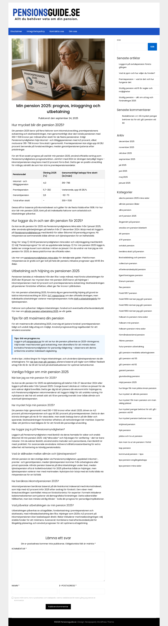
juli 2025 (122, 165)
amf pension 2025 (127, 215)
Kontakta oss (57, 31)
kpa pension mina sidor (130, 465)
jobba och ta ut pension (130, 436)
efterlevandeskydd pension (132, 269)
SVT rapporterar (56, 295)
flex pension (125, 287)
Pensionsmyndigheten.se (28, 232)
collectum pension (128, 263)
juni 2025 (123, 171)
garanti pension (126, 370)
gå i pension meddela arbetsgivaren (136, 352)
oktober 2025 (125, 153)
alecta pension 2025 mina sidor (134, 198)
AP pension (124, 233)
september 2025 (127, 159)
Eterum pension (126, 281)
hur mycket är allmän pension (133, 394)
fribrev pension (126, 340)
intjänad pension (127, 424)
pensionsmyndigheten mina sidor (41, 257)
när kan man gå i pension (43, 361)
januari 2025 (124, 182)
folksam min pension (129, 322)
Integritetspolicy (36, 31)
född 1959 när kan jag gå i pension (135, 299)
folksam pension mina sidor (132, 328)
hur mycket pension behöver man (135, 418)
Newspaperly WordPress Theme (99, 622)
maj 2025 (123, 177)
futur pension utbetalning (131, 346)
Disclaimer (16, 31)
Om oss (73, 31)
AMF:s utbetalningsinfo (85, 298)
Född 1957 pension (128, 293)
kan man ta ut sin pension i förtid (135, 442)
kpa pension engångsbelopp (133, 460)
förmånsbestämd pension (132, 334)
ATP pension (125, 239)
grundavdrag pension (129, 376)
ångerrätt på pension (129, 221)
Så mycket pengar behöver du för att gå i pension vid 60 (139, 119)
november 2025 (126, 147)
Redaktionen (128, 116)
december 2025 (126, 141)
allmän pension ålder (129, 204)
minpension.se (33, 341)
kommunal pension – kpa (131, 454)
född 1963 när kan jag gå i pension (135, 311)
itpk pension (125, 430)
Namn (15, 585)
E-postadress (68, 585)
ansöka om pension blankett (133, 227)
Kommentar (19, 548)
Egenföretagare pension (131, 275)
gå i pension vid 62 (128, 364)
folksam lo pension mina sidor (133, 317)
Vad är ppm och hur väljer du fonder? (137, 73)
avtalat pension (126, 245)
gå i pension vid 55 (128, 358)
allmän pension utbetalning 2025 (41, 311)
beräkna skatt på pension (131, 251)
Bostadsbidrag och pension (132, 257)
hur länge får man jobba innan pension (137, 388)
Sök (119, 40)
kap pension (125, 448)
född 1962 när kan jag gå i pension (135, 305)
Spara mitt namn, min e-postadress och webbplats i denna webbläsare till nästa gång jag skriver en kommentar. (54, 599)
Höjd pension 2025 (128, 382)
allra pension (125, 210)
